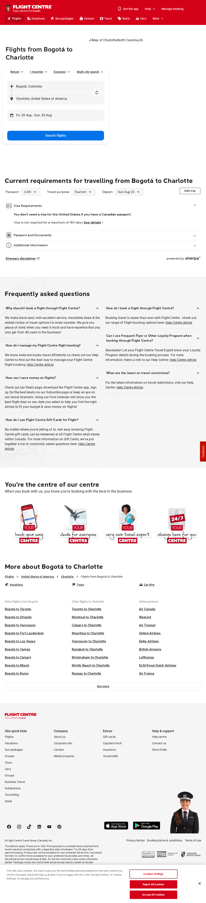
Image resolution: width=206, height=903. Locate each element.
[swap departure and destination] (97, 93)
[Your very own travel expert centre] (127, 524)
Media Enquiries (64, 756)
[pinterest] (59, 827)
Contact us (159, 743)
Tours (108, 18)
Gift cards (109, 736)
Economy (60, 71)
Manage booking (172, 8)
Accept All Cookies (153, 894)
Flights (16, 18)
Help (148, 8)
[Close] (199, 883)
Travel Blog (12, 794)
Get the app (130, 8)
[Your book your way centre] (29, 524)
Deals (126, 18)
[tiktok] (29, 827)
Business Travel (15, 781)
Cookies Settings (153, 873)
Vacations (38, 18)
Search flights (55, 135)
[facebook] (9, 827)
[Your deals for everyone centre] (78, 524)
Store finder (159, 749)
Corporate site (63, 743)
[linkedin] (39, 827)
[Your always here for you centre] (177, 524)
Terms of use (193, 840)
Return (14, 71)
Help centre (159, 736)
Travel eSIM (110, 756)
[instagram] (19, 827)
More (156, 18)
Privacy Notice (135, 840)
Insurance (109, 749)
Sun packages (64, 18)
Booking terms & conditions (164, 840)
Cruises (89, 18)
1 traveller (36, 71)
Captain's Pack (112, 743)
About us (60, 736)
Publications (13, 788)
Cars (143, 18)
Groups (9, 775)
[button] (103, 686)
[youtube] (49, 827)
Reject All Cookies (153, 884)
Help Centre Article (40, 365)
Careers (59, 749)
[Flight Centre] (21, 716)
